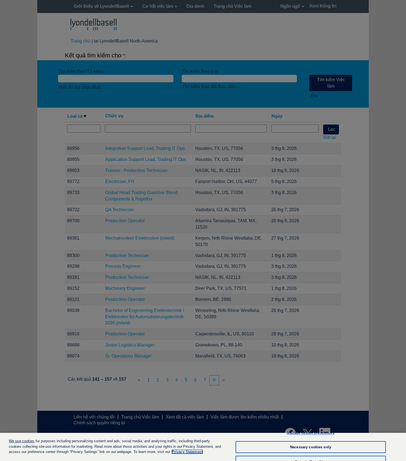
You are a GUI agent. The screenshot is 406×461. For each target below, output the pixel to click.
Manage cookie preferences (310, 433)
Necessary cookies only (310, 447)
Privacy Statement (187, 452)
